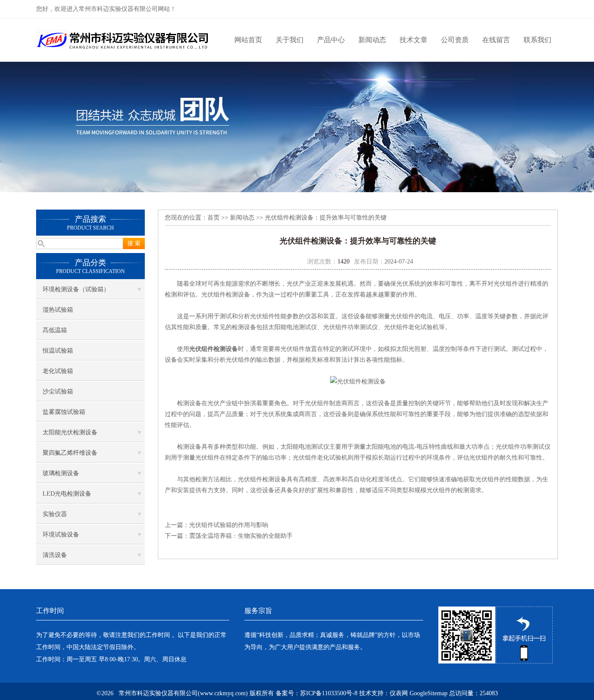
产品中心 (331, 39)
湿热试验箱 (58, 310)
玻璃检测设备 (61, 473)
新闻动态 (372, 39)
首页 (213, 217)
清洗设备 (55, 555)
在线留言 (496, 39)
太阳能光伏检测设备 (70, 432)
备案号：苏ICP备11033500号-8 (316, 693)
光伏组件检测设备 (213, 349)
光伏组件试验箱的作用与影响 (228, 525)
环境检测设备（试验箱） (76, 289)
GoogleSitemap (428, 693)
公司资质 (455, 39)
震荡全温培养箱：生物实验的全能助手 (241, 536)
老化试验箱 (58, 371)
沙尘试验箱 (58, 391)
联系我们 (537, 39)
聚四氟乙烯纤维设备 (70, 453)
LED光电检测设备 (67, 493)
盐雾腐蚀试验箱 (64, 412)
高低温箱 (55, 330)
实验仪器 (55, 514)
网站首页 (248, 39)
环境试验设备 (61, 534)
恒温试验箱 (58, 350)
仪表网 (399, 693)
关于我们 (290, 39)
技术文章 (413, 39)
